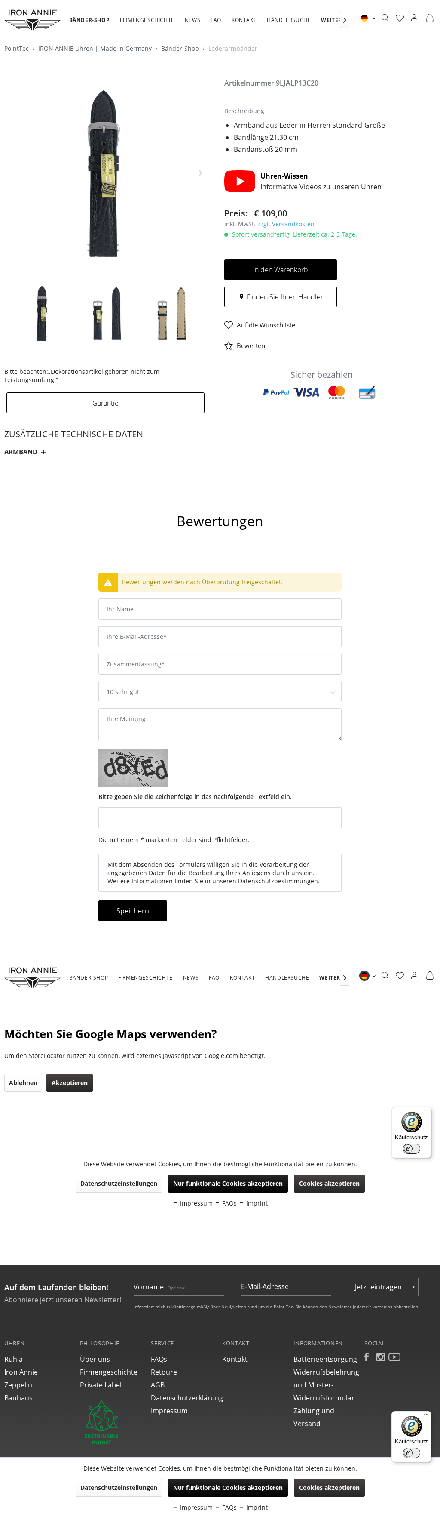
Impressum (169, 1410)
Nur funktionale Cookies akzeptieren (228, 1487)
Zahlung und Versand (313, 1417)
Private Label (101, 1385)
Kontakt (235, 1359)
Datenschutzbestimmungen (278, 881)
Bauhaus (18, 1398)
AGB (158, 1385)
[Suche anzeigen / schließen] (384, 18)
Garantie (105, 403)
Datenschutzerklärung (184, 1398)
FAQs (159, 1359)
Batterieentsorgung (325, 1359)
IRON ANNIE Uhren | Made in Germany (95, 48)
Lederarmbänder (232, 48)
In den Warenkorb (280, 269)
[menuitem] (89, 24)
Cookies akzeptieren (329, 1487)
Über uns (95, 1359)
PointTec (17, 48)
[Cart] (430, 18)
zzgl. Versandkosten (286, 224)
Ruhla (13, 1359)
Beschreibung (33, 497)
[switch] (411, 1453)
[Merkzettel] (399, 18)
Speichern (132, 911)
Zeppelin (18, 1385)
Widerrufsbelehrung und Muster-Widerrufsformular (326, 1385)
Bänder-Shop (181, 48)
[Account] (414, 18)
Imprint (256, 1507)
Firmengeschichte (109, 1372)
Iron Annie (21, 1372)
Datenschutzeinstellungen (118, 1487)
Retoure (164, 1372)
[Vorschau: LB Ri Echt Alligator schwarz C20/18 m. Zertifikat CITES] (42, 313)
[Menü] (426, 1416)
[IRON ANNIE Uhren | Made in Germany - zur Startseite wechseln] (32, 20)
